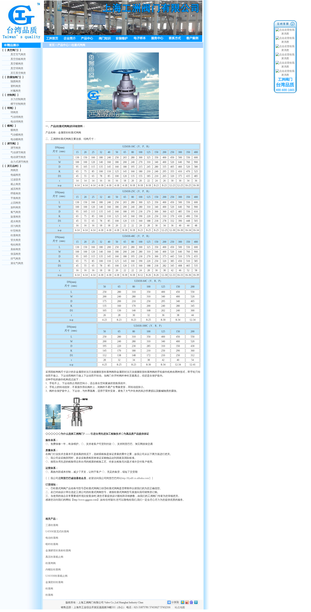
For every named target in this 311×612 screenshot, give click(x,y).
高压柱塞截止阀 (54, 556)
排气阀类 (16, 258)
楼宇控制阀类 (18, 103)
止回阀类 (16, 202)
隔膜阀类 (16, 81)
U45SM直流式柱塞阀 (57, 531)
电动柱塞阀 (51, 537)
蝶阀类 (14, 130)
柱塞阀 (49, 588)
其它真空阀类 (18, 72)
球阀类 (14, 112)
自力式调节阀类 (19, 161)
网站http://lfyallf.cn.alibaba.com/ (133, 478)
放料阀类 (16, 207)
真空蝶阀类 (17, 63)
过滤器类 (16, 179)
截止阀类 (16, 184)
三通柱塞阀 (51, 525)
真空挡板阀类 (18, 59)
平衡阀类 (16, 198)
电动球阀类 (17, 121)
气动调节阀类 (18, 152)
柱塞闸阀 (50, 563)
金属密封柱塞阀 (54, 582)
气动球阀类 (17, 116)
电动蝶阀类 (17, 139)
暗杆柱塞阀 (51, 544)
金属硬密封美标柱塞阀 (58, 550)
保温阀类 (16, 253)
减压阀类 (16, 188)
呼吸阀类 (16, 193)
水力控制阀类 (18, 99)
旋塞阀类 (16, 216)
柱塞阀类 (16, 235)
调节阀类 (16, 147)
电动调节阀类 (18, 157)
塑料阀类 (16, 86)
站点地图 (180, 607)
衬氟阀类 (16, 90)
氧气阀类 (16, 212)
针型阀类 (16, 230)
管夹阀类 (16, 239)
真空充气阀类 (18, 54)
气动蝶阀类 (17, 134)
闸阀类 (14, 170)
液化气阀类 (17, 263)
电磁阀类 (16, 174)
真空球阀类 (17, 68)
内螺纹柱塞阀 (53, 569)
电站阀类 (16, 244)
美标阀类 (16, 249)
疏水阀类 (16, 221)
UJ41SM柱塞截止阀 (56, 575)
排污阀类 (16, 226)
